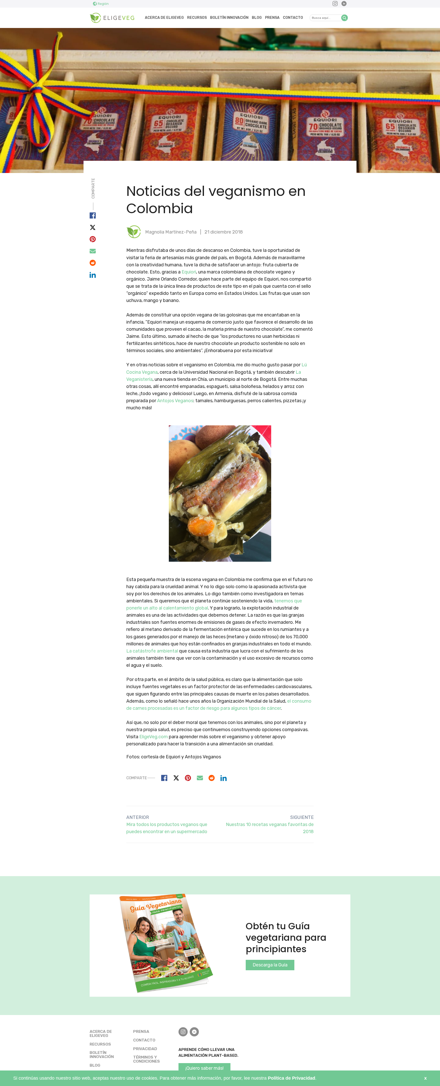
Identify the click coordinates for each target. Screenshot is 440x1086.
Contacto (293, 18)
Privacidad (145, 1048)
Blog (257, 18)
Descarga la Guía (270, 965)
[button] (344, 18)
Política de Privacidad (291, 1078)
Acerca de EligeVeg (164, 18)
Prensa (272, 18)
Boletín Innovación (229, 18)
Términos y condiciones (146, 1059)
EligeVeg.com (153, 737)
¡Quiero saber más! (204, 1068)
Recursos (197, 18)
